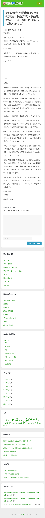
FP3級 (14, 419)
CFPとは (6, 285)
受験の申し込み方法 (9, 318)
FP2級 (6, 420)
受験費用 (6, 314)
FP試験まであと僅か (9, 451)
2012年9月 (6, 390)
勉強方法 (6, 340)
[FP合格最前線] (13, 4)
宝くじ (14, 423)
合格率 (5, 321)
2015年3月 (6, 379)
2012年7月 (6, 393)
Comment (6, 214)
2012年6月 (6, 397)
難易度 (5, 304)
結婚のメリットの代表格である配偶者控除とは (18, 448)
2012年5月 (6, 400)
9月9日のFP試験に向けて (11, 455)
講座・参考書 (9, 360)
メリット (22, 420)
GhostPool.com (22, 514)
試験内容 (34, 423)
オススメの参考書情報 (10, 470)
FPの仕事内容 (7, 264)
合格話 (7, 422)
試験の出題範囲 (8, 325)
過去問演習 (8, 364)
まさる (10, 495)
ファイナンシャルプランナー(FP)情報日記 (16, 477)
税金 (29, 423)
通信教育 (7, 346)
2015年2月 (6, 383)
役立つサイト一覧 (10, 357)
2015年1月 (6, 386)
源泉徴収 (18, 423)
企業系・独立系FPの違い (11, 267)
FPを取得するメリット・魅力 (12, 271)
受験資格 (6, 307)
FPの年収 (6, 274)
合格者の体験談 (9, 353)
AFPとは (6, 281)
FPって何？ (7, 260)
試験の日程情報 (8, 311)
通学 (6, 343)
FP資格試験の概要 (9, 300)
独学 (6, 350)
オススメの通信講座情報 (11, 474)
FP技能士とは (7, 278)
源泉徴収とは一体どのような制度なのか (15, 444)
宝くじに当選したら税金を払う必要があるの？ (18, 441)
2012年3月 (6, 404)
